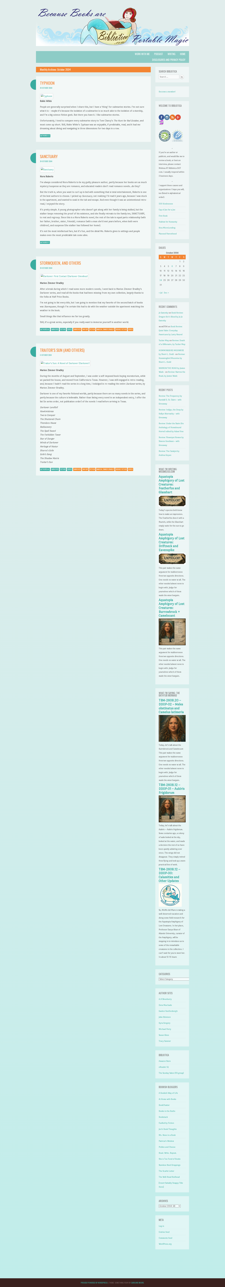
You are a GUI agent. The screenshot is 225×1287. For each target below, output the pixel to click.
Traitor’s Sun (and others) (62, 350)
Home (182, 54)
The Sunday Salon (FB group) (171, 1073)
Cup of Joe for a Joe (167, 210)
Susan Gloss (164, 1035)
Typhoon (47, 83)
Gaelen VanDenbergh (168, 1011)
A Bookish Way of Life (168, 1093)
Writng (171, 54)
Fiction (63, 329)
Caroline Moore (137, 1282)
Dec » (166, 293)
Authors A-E (44, 329)
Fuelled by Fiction (166, 1123)
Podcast (158, 54)
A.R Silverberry (165, 999)
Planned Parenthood (168, 234)
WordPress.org (165, 1244)
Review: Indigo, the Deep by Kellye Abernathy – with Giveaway (171, 414)
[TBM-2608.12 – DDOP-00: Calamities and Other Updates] (170, 906)
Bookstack (163, 1117)
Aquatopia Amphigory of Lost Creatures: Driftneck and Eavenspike (171, 542)
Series (69, 329)
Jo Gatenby (163, 313)
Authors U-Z (45, 135)
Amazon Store (165, 1061)
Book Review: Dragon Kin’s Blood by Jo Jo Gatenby (171, 317)
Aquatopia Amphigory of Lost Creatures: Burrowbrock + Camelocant (171, 607)
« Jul (160, 293)
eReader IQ (164, 1067)
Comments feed (165, 1238)
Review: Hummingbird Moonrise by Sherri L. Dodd (172, 358)
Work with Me (142, 54)
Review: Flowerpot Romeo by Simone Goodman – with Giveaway (171, 441)
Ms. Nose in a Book (167, 1135)
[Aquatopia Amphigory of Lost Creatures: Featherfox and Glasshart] (172, 506)
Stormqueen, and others (60, 263)
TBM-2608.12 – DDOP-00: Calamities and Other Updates (169, 875)
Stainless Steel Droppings (169, 1165)
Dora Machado (165, 1005)
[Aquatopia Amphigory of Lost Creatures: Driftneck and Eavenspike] (172, 564)
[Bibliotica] (112, 49)
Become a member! (167, 92)
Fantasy (85, 329)
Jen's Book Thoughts (168, 1129)
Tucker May (164, 340)
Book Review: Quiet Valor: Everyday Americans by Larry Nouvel (170, 330)
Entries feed (164, 1232)
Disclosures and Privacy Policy (168, 60)
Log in (161, 1226)
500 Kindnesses (166, 204)
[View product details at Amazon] (46, 96)
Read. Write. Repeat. (168, 1153)
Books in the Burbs (167, 1111)
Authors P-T (44, 242)
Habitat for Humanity (168, 222)
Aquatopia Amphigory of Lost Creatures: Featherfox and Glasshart (171, 484)
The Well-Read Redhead (169, 1177)
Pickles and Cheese (167, 1147)
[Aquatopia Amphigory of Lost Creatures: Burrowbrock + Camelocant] (172, 644)
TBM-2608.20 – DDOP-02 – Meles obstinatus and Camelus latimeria (171, 706)
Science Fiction (121, 329)
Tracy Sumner (165, 1041)
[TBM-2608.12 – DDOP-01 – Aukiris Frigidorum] (172, 821)
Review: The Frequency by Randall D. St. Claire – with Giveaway (170, 400)
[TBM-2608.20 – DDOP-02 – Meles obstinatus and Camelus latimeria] (172, 741)
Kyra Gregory (164, 1023)
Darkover (54, 329)
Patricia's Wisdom (166, 1141)
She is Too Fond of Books (169, 1159)
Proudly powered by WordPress (94, 1282)
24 (160, 280)
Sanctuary (49, 156)
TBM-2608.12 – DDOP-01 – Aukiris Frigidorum (172, 788)
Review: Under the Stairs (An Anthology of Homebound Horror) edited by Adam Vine (171, 427)
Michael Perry (165, 1029)
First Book (163, 216)
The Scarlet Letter (166, 1171)
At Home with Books (167, 1099)
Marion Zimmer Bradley (105, 329)
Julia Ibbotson (165, 1017)
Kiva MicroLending (167, 228)
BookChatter (164, 1105)
